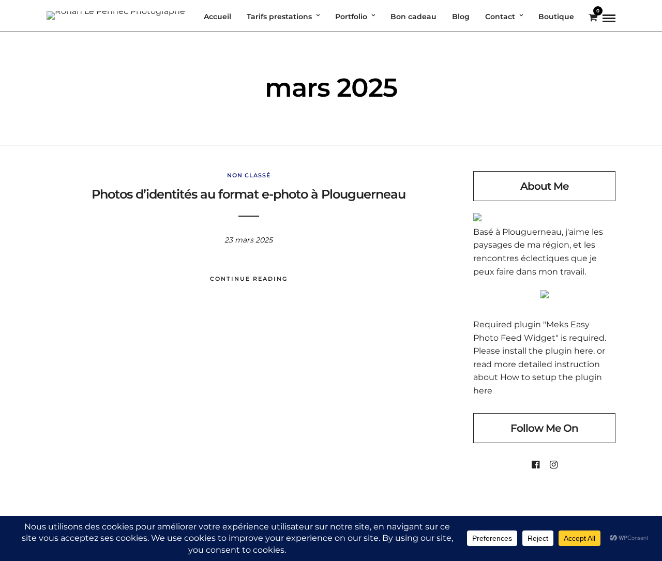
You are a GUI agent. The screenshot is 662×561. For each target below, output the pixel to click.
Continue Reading (249, 278)
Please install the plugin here (533, 351)
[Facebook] (535, 464)
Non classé (248, 175)
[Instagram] (554, 464)
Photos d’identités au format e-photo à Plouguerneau (248, 194)
